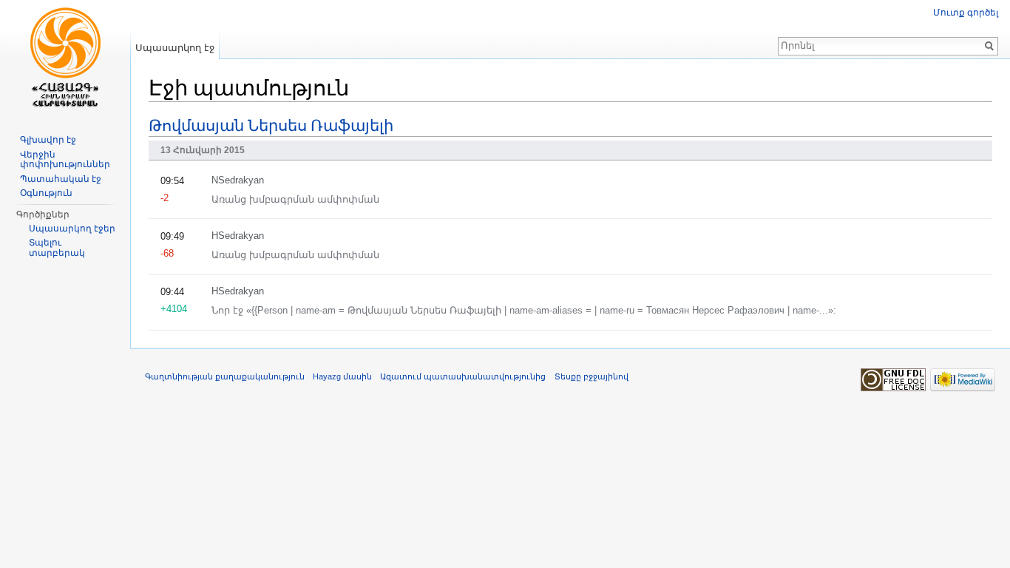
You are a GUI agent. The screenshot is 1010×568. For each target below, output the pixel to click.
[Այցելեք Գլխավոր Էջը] (65, 59)
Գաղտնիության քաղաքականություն (225, 376)
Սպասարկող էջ (174, 47)
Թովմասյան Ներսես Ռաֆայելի (271, 125)
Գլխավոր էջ (48, 140)
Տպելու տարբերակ (57, 247)
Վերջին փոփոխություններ (65, 159)
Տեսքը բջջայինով (591, 376)
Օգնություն (46, 193)
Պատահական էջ (60, 179)
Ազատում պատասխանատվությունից (463, 376)
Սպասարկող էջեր (72, 228)
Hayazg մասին (342, 376)
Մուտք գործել (965, 12)
